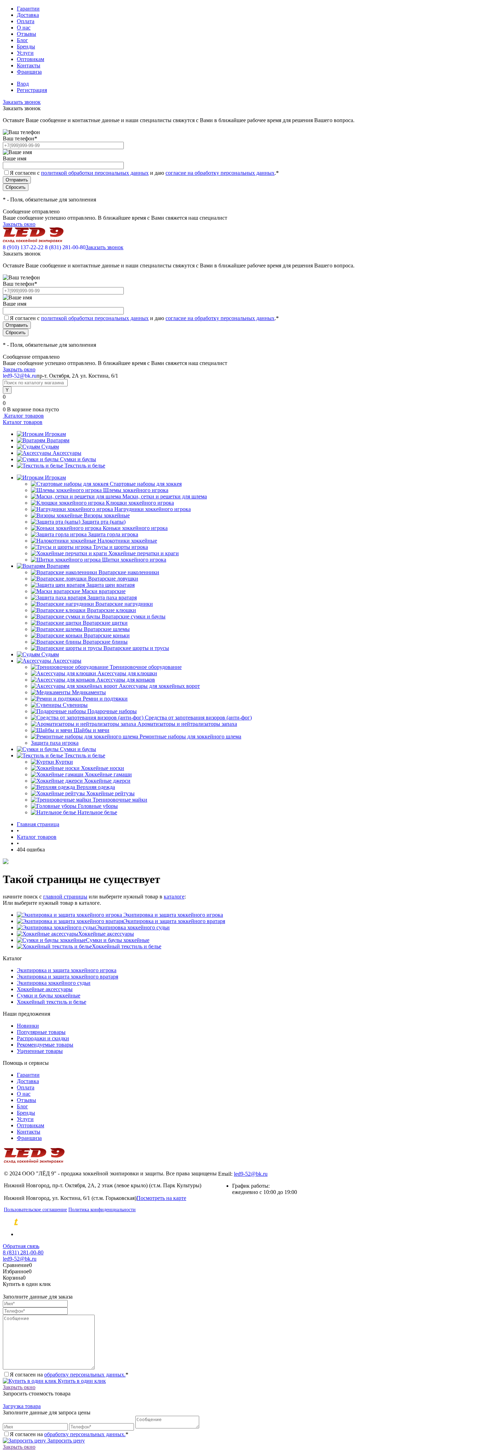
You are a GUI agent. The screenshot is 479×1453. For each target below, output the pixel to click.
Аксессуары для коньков (125, 680)
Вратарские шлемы (107, 629)
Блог (22, 40)
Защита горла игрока (113, 534)
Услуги (25, 53)
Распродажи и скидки (43, 1038)
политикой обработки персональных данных (95, 173)
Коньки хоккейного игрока (135, 528)
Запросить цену (65, 1441)
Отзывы (26, 34)
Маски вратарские (104, 591)
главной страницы (65, 897)
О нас (24, 28)
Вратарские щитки (105, 623)
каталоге (174, 897)
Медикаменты (89, 692)
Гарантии (28, 9)
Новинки (28, 1026)
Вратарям (58, 440)
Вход (23, 84)
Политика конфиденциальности (102, 1209)
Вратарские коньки (107, 635)
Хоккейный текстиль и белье (126, 946)
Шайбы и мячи (91, 730)
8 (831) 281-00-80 (65, 247)
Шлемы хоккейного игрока (135, 490)
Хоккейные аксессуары (106, 934)
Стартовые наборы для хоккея (146, 484)
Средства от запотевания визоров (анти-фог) (198, 718)
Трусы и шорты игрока (120, 547)
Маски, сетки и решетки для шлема (164, 496)
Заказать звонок (22, 102)
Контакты (28, 65)
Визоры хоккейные (107, 515)
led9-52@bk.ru (251, 1174)
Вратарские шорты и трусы (136, 648)
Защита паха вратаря (112, 598)
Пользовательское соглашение (35, 1209)
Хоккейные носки (102, 768)
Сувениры (75, 705)
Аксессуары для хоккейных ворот (159, 686)
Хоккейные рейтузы (110, 793)
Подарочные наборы (112, 711)
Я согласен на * (69, 1375)
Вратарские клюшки (111, 610)
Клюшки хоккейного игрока (140, 503)
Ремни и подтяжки (105, 699)
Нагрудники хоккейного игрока (152, 509)
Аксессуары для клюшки (127, 673)
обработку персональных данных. (85, 1375)
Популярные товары (41, 1032)
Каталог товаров (23, 416)
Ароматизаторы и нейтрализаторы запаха (187, 724)
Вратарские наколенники (129, 572)
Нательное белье (97, 812)
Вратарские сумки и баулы (134, 616)
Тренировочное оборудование (146, 667)
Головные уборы (98, 806)
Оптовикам (30, 59)
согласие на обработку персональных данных (220, 173)
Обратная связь (21, 1246)
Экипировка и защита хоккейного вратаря (174, 921)
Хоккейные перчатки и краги (143, 553)
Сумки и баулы (78, 459)
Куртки (64, 762)
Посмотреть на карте (161, 1198)
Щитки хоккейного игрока (134, 560)
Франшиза (29, 72)
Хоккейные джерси (107, 781)
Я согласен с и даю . (144, 173)
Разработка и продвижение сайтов (75, 1222)
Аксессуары (67, 453)
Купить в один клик (81, 1381)
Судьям (50, 447)
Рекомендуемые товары (45, 1045)
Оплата (25, 21)
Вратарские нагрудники (124, 604)
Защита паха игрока (55, 743)
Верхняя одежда (95, 787)
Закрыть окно (19, 224)
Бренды (26, 46)
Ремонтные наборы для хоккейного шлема (190, 736)
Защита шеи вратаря (110, 585)
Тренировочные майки (120, 800)
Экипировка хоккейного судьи (133, 927)
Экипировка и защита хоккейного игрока (172, 915)
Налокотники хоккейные (127, 541)
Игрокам (55, 434)
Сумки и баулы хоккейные (117, 940)
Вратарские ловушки (113, 579)
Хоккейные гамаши (108, 774)
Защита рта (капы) (104, 522)
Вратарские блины (105, 642)
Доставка (28, 15)
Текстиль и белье (85, 466)
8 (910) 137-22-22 (23, 247)
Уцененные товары (40, 1051)
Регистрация (32, 90)
